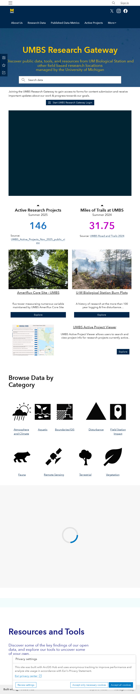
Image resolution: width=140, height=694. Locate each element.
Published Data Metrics (65, 22)
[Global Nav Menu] (10, 3)
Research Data (37, 22)
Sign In (125, 2)
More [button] (111, 22)
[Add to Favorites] (4, 65)
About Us (17, 22)
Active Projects (94, 22)
